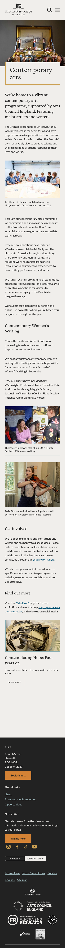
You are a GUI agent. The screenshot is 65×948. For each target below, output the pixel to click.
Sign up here (18, 838)
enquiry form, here (43, 559)
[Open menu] (57, 10)
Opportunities (13, 804)
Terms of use (12, 873)
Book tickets (18, 775)
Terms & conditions (33, 873)
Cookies (10, 879)
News (8, 794)
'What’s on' (22, 603)
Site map (22, 879)
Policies (52, 873)
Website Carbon (35, 858)
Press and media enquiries (20, 799)
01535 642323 (14, 766)
